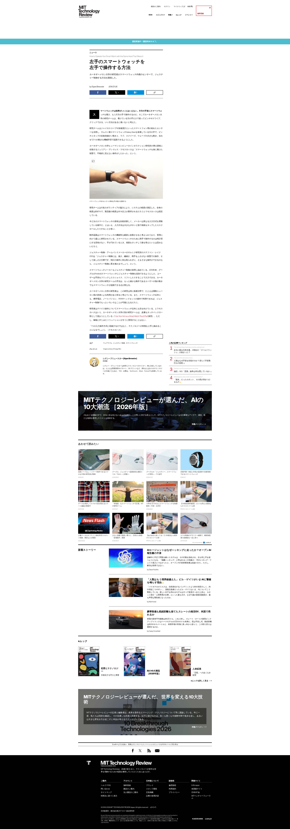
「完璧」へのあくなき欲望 (202, 672)
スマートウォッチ (132, 343)
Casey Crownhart (154, 631)
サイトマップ (106, 792)
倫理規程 (172, 785)
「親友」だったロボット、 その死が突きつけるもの (192, 379)
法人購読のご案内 (130, 792)
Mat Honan (152, 602)
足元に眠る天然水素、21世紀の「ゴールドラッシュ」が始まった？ (193, 349)
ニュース (93, 53)
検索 (189, 6)
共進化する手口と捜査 (110, 671)
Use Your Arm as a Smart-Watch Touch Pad (131, 316)
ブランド (149, 785)
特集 (170, 15)
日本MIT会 (195, 792)
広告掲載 (149, 792)
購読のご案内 (156, 6)
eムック (179, 15)
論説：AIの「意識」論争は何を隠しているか (192, 370)
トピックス (160, 15)
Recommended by (197, 542)
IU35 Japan (195, 785)
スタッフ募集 (151, 789)
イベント (188, 15)
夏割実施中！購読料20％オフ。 (145, 41)
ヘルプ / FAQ (106, 785)
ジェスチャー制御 (119, 343)
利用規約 (172, 789)
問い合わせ (105, 789)
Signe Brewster (98, 86)
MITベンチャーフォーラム (201, 797)
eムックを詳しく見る (199, 681)
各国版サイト (196, 789)
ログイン (167, 6)
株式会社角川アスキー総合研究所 (122, 811)
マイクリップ (178, 6)
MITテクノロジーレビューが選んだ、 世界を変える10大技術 (143, 699)
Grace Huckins (153, 569)
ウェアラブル (107, 343)
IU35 (150, 15)
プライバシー (174, 792)
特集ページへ (197, 424)
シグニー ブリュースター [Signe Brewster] (120, 358)
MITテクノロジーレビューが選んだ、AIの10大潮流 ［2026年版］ (144, 403)
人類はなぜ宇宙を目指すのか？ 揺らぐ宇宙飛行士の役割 (192, 360)
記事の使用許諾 (152, 796)
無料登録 (200, 13)
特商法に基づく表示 (109, 796)
